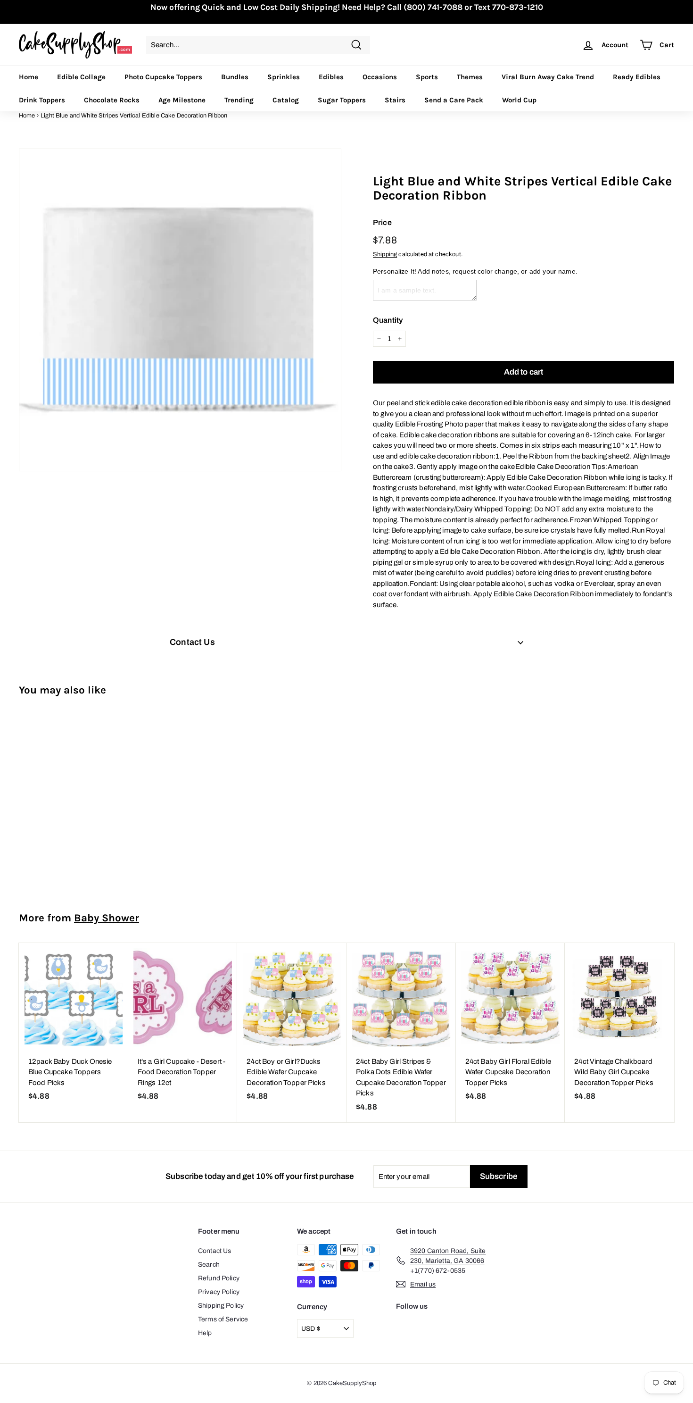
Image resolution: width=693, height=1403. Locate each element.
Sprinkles (283, 77)
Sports (427, 77)
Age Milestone (182, 100)
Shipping (385, 254)
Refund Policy (218, 1278)
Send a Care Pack (453, 100)
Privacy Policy (218, 1291)
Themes (470, 77)
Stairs (395, 100)
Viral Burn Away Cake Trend (548, 77)
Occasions (380, 77)
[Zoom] (180, 310)
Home (28, 77)
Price (382, 222)
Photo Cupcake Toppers (163, 77)
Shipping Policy (221, 1305)
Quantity (388, 320)
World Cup (519, 100)
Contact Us (214, 1250)
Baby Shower (106, 917)
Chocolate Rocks (112, 100)
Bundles (234, 77)
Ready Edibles (636, 77)
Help (205, 1332)
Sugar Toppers (342, 100)
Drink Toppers (42, 100)
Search (209, 1264)
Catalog (285, 100)
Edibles (331, 77)
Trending (239, 100)
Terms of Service (223, 1319)
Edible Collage (81, 77)
